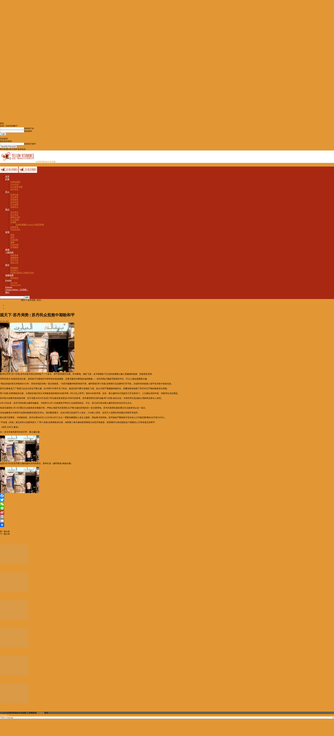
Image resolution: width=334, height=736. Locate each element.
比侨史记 (14, 207)
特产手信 (14, 260)
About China (15, 285)
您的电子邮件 (30, 144)
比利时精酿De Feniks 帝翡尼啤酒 (30, 225)
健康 (12, 242)
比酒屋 (13, 222)
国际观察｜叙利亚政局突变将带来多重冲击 (22, 568)
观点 (7, 209)
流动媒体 (40, 713)
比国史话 (14, 227)
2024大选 (14, 184)
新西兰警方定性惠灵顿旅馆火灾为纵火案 (27, 534)
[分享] (167, 525)
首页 (7, 176)
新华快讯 (14, 278)
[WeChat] (167, 504)
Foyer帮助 (14, 220)
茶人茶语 (14, 215)
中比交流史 (15, 230)
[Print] (167, 517)
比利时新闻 (15, 182)
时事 (7, 179)
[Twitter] (167, 500)
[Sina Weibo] (167, 512)
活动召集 (14, 240)
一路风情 (9, 252)
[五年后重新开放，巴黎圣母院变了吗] (14, 619)
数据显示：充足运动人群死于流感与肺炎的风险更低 (32, 531)
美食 (12, 235)
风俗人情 (14, 263)
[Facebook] (167, 496)
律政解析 (14, 268)
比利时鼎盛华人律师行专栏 (22, 273)
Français (8, 287)
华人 (7, 192)
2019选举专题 (16, 187)
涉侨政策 (14, 200)
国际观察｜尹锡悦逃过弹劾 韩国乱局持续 (21, 596)
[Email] (167, 521)
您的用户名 (29, 128)
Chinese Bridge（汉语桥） (16, 290)
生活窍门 (14, 270)
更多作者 (14, 540)
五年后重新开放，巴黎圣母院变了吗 (19, 624)
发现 (7, 232)
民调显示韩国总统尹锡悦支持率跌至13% (21, 680)
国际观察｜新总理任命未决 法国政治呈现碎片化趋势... (28, 652)
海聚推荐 (9, 275)
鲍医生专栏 (15, 217)
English (8, 280)
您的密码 (28, 131)
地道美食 (14, 255)
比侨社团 (14, 195)
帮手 (7, 265)
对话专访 (14, 212)
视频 (7, 250)
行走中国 (14, 245)
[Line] (167, 508)
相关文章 (4, 540)
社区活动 (14, 202)
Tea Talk (13, 283)
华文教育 (14, 197)
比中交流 (14, 189)
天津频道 (14, 247)
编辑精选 (14, 258)
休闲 (12, 237)
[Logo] (9, 172)
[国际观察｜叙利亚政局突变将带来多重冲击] (14, 564)
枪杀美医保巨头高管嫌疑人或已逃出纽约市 (22, 707)
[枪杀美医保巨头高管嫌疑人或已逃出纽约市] (14, 703)
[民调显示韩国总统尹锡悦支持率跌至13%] (14, 675)
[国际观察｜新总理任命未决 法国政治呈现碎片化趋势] (14, 647)
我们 (7, 292)
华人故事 (14, 204)
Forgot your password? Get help (13, 136)
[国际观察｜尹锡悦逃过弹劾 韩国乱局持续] (14, 591)
